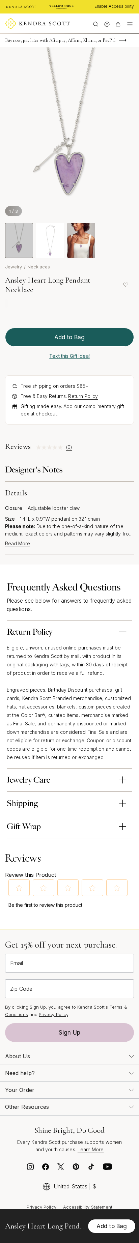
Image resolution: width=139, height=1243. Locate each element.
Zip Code (21, 988)
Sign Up (69, 1032)
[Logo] (37, 23)
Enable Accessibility (114, 6)
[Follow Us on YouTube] (107, 1168)
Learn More (91, 1149)
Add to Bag (69, 337)
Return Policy (83, 396)
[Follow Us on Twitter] (60, 1168)
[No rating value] (51, 447)
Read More (17, 543)
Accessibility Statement (88, 1207)
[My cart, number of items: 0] (117, 24)
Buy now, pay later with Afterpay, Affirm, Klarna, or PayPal (60, 40)
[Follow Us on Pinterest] (76, 1168)
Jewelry (13, 266)
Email (16, 963)
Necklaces (38, 266)
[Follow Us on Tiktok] (91, 1168)
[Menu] (130, 24)
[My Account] (106, 24)
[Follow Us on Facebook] (45, 1168)
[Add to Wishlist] (125, 285)
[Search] (95, 24)
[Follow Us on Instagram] (30, 1168)
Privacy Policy (53, 1014)
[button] (19, 888)
